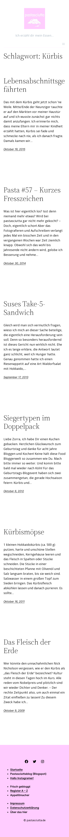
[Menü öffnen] (63, 44)
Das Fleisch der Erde (27, 646)
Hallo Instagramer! (22, 778)
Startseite (16, 769)
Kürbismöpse (24, 532)
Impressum (17, 803)
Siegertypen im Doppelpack (27, 422)
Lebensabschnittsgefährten (34, 85)
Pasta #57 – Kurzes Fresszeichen (32, 194)
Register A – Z (19, 790)
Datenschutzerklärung (24, 807)
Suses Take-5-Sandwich (24, 308)
